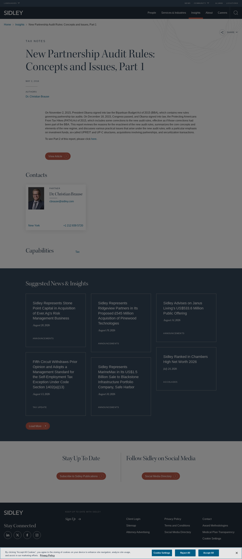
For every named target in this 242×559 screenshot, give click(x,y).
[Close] (236, 552)
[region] (121, 553)
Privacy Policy (55, 555)
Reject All (185, 552)
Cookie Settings (162, 552)
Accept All (209, 552)
